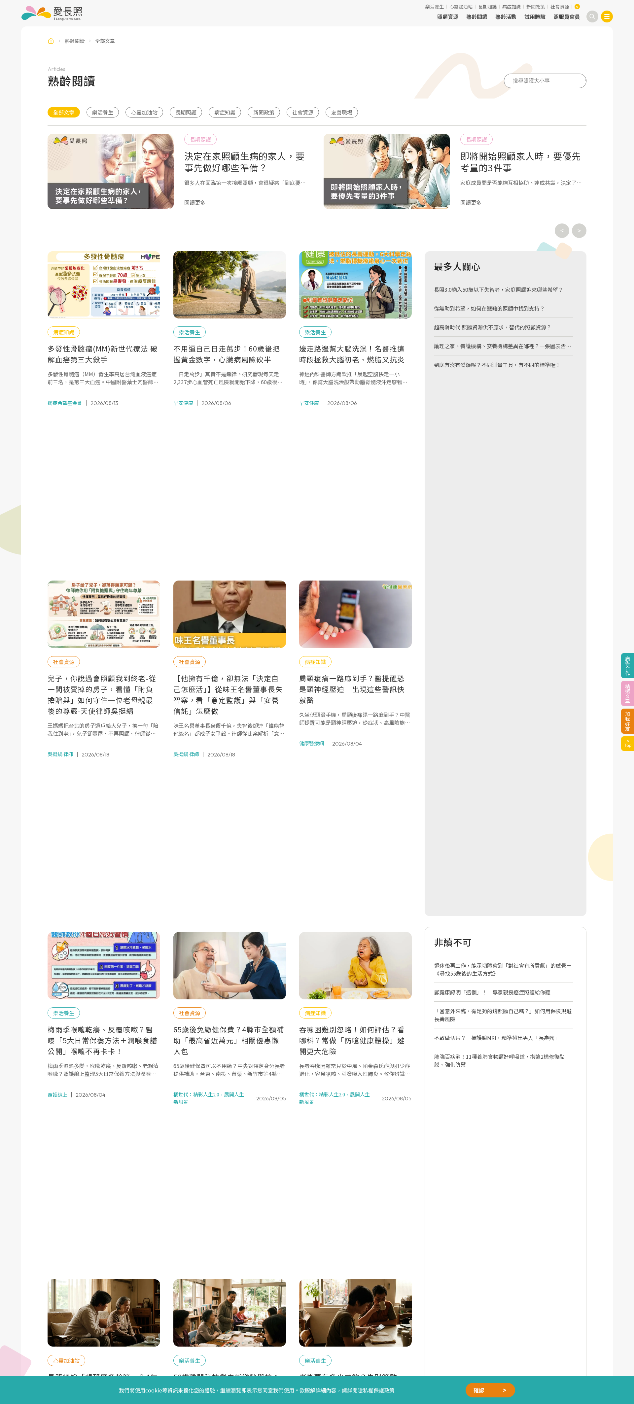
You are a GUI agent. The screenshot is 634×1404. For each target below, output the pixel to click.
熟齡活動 (505, 16)
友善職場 (341, 112)
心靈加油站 (461, 6)
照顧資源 (447, 16)
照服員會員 (566, 16)
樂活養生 (434, 6)
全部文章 (63, 112)
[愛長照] (51, 13)
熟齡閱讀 (476, 16)
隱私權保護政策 (376, 1390)
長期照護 (487, 6)
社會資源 (559, 6)
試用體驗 (535, 16)
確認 (479, 1390)
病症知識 (511, 6)
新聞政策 (535, 6)
